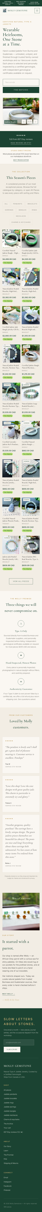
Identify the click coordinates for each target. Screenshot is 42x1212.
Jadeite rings (9, 1103)
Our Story (7, 1146)
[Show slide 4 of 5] (23, 99)
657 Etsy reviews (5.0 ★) (13, 1132)
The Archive (8, 1124)
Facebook (8, 1186)
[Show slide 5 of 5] (26, 99)
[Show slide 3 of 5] (21, 99)
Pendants (17, 204)
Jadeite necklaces (11, 1115)
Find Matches (21, 90)
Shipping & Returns (11, 1163)
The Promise (8, 1155)
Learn (6, 1151)
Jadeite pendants (10, 1094)
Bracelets (32, 204)
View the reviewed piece (14, 769)
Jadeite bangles (10, 1111)
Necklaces (21, 216)
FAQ (5, 1159)
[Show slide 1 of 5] (16, 99)
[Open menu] (37, 10)
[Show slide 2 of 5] (18, 99)
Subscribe (12, 1049)
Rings (34, 210)
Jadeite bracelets (10, 1098)
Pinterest (7, 1190)
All (6, 204)
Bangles (22, 210)
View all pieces (21, 581)
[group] (21, 111)
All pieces (7, 1090)
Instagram (7, 1182)
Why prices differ (21, 160)
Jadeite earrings (10, 1107)
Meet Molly (8, 994)
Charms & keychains (11, 1119)
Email (6, 1177)
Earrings (9, 210)
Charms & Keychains (21, 222)
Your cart (7, 1128)
